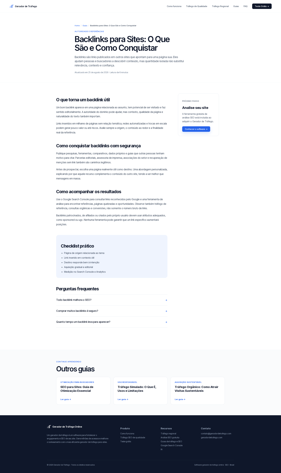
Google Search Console (172, 445)
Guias (236, 6)
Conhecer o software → (196, 129)
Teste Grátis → (262, 6)
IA (161, 449)
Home (77, 25)
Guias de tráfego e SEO (171, 441)
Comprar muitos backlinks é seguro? (77, 310)
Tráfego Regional (220, 6)
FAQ (245, 6)
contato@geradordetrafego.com (216, 433)
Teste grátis (125, 441)
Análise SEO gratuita (170, 437)
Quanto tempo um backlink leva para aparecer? (83, 321)
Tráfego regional (168, 433)
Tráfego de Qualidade (196, 6)
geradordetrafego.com (211, 437)
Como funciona (174, 6)
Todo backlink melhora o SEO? (73, 299)
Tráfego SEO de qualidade (132, 437)
